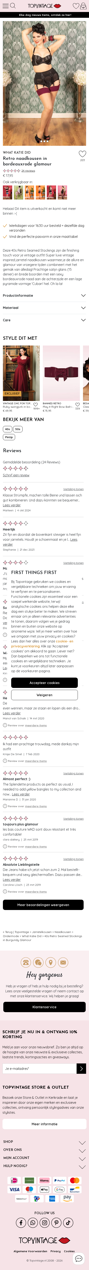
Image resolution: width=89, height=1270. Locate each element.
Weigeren (44, 695)
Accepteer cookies (45, 683)
